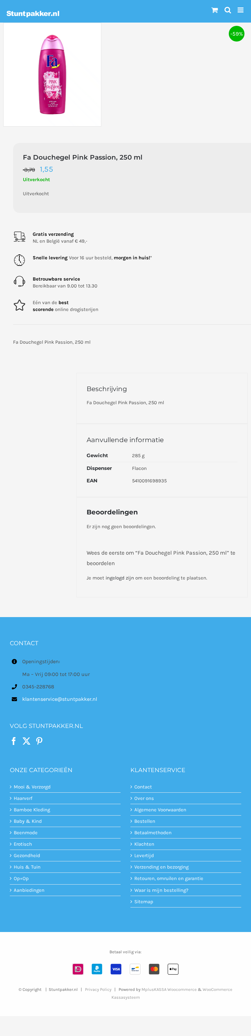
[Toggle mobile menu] (241, 10)
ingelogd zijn (120, 578)
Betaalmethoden (153, 833)
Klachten (144, 844)
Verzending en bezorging (161, 867)
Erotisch (23, 844)
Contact (143, 787)
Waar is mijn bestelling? (161, 890)
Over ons (144, 798)
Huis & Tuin (27, 867)
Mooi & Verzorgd (32, 787)
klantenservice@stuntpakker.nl (59, 699)
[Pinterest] (39, 741)
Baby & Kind (28, 821)
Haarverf (23, 798)
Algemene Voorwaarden (160, 810)
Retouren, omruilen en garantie (168, 878)
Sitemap (143, 902)
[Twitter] (26, 741)
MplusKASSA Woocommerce (169, 989)
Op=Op (21, 878)
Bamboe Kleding (32, 810)
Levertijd (144, 855)
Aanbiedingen (29, 890)
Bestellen (144, 821)
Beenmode (26, 833)
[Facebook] (14, 741)
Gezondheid (27, 855)
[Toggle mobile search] (228, 10)
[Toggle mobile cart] (214, 10)
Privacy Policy (98, 989)
